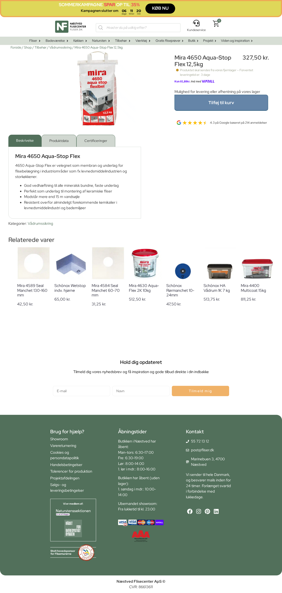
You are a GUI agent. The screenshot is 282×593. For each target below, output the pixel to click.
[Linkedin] (216, 511)
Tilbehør (40, 47)
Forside (16, 47)
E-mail (58, 384)
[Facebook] (190, 511)
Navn (116, 384)
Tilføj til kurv (221, 102)
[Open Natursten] (109, 41)
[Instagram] (198, 511)
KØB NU (160, 8)
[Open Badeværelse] (67, 41)
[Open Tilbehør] (129, 41)
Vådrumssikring (60, 47)
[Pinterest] (207, 511)
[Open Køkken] (86, 41)
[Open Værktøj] (149, 41)
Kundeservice (196, 30)
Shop (28, 47)
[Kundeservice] (196, 23)
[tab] (24, 141)
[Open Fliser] (39, 41)
